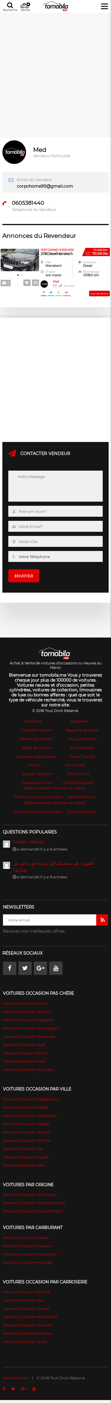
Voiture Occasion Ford (24, 1061)
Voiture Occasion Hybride (27, 1262)
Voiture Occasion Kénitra (27, 1140)
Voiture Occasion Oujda (26, 1157)
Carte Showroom (78, 783)
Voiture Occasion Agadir (26, 1123)
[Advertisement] (55, 68)
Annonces (33, 721)
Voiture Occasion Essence (27, 1245)
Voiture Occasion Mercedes (29, 1036)
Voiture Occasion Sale (24, 1165)
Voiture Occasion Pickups (27, 1333)
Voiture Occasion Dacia (25, 1003)
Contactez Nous (81, 797)
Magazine (79, 721)
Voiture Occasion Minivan (27, 1325)
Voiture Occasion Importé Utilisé (34, 1202)
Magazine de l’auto (82, 730)
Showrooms (78, 774)
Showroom (75, 765)
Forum (34, 765)
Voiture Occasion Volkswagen (31, 1028)
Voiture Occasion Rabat (25, 1107)
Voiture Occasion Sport (25, 1341)
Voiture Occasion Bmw (25, 1053)
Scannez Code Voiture (36, 757)
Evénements (82, 748)
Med (56, 281)
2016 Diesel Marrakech (57, 252)
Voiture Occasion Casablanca (31, 1099)
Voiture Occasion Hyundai (28, 1069)
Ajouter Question (37, 774)
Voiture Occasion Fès (23, 1148)
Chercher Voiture (36, 730)
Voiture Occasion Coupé (26, 1308)
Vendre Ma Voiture (36, 739)
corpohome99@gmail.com (45, 186)
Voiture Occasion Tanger (26, 1132)
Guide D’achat (82, 757)
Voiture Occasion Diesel (26, 1237)
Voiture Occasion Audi (24, 1044)
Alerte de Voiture (36, 748)
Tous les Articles (82, 739)
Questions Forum (37, 783)
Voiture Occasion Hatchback (30, 1316)
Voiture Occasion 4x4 (23, 1300)
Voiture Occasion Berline (27, 1292)
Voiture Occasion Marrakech (30, 1115)
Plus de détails (100, 293)
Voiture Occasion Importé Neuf (32, 1211)
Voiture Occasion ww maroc (29, 1194)
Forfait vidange (28, 842)
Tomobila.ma (15, 1378)
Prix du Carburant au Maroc (38, 797)
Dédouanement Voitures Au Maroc (55, 788)
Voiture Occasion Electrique (30, 1254)
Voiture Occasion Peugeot (28, 1019)
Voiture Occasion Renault (27, 1011)
